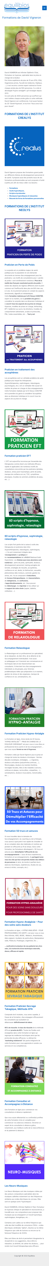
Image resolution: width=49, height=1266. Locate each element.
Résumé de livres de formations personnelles (26, 198)
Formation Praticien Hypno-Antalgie (24, 733)
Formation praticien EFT (18, 455)
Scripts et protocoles (17, 193)
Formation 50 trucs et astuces (21, 831)
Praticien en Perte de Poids (20, 264)
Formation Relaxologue (17, 648)
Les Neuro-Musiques (16, 1185)
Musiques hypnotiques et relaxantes (23, 196)
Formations (13, 188)
